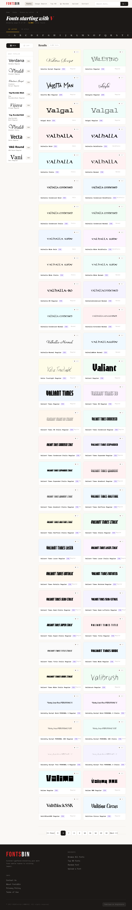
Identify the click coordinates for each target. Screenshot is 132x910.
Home (8, 12)
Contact (85, 4)
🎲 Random (64, 4)
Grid (14, 46)
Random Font (73, 864)
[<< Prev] (51, 833)
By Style (25, 29)
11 (90, 833)
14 (106, 833)
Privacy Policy (13, 888)
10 (85, 833)
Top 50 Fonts (74, 861)
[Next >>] (114, 833)
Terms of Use (12, 892)
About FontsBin (13, 884)
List (27, 46)
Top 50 (53, 4)
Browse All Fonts (76, 857)
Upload (75, 4)
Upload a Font (74, 868)
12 (96, 833)
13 (101, 833)
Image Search (41, 4)
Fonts (28, 4)
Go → (124, 4)
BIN (13, 4)
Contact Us (11, 880)
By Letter (13, 29)
